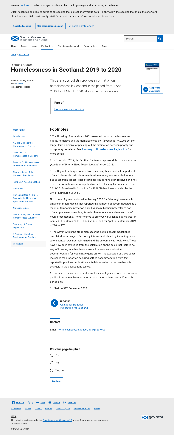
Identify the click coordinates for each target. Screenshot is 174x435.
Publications (47, 46)
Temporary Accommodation (26, 182)
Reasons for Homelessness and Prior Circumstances (26, 164)
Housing (19, 84)
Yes (57, 355)
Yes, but (59, 370)
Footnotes (18, 244)
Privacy (97, 408)
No (57, 362)
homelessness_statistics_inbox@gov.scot (82, 329)
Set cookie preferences (81, 26)
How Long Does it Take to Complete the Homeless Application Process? (25, 198)
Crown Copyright (63, 408)
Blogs (104, 46)
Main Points (19, 130)
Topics (24, 46)
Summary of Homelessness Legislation (104, 149)
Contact (38, 408)
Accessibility (16, 408)
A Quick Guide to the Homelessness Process (24, 144)
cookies (24, 5)
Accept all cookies (22, 26)
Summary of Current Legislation (22, 226)
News (34, 46)
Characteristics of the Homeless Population (23, 174)
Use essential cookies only (50, 26)
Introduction (19, 136)
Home (13, 54)
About (14, 46)
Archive (28, 408)
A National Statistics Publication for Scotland (24, 236)
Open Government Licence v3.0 (57, 420)
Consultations (90, 46)
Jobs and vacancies (82, 408)
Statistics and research (69, 46)
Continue (56, 381)
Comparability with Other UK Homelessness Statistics (26, 216)
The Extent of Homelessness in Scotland (25, 154)
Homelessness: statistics (69, 109)
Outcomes (18, 188)
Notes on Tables (21, 208)
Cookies (48, 408)
